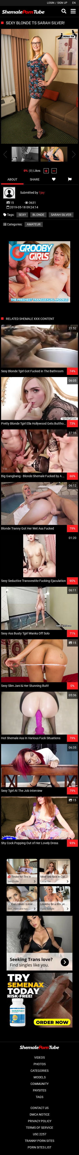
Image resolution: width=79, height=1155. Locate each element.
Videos (39, 1057)
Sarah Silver (61, 214)
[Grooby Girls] (39, 301)
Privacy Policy (39, 1121)
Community (39, 1084)
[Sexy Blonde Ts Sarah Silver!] (39, 87)
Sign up (62, 2)
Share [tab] (35, 179)
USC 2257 (39, 1134)
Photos (40, 1064)
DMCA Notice (40, 1114)
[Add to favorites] (54, 179)
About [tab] (12, 179)
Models (40, 1077)
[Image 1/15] (25, 154)
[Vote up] (46, 170)
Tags (39, 1097)
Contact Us (39, 1108)
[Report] (70, 179)
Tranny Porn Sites (39, 1141)
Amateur (34, 224)
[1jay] (11, 192)
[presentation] (5, 154)
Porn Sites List (39, 1147)
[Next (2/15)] (70, 93)
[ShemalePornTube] (23, 11)
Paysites (39, 1090)
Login (50, 2)
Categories (39, 1070)
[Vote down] (54, 170)
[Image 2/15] (54, 154)
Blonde (38, 214)
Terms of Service (39, 1127)
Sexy (22, 214)
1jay (42, 192)
